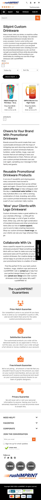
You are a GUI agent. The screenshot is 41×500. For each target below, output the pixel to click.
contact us (24, 271)
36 (2, 63)
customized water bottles (21, 191)
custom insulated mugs (11, 43)
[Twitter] (8, 457)
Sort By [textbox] (26, 70)
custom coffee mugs (11, 189)
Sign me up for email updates (16, 444)
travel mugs (29, 231)
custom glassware (9, 45)
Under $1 (35, 12)
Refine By (7, 70)
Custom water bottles (22, 41)
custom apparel (26, 226)
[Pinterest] (15, 457)
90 (5, 63)
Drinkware (26, 12)
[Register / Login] (30, 2)
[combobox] (30, 70)
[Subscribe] (34, 439)
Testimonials (34, 7)
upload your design (15, 276)
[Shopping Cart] (38, 2)
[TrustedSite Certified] (12, 448)
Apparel (10, 12)
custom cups (23, 45)
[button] (38, 250)
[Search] (37, 18)
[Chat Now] (35, 2)
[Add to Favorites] (17, 85)
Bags (17, 12)
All (8, 63)
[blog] (11, 457)
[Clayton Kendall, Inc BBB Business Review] (15, 494)
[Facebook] (4, 457)
